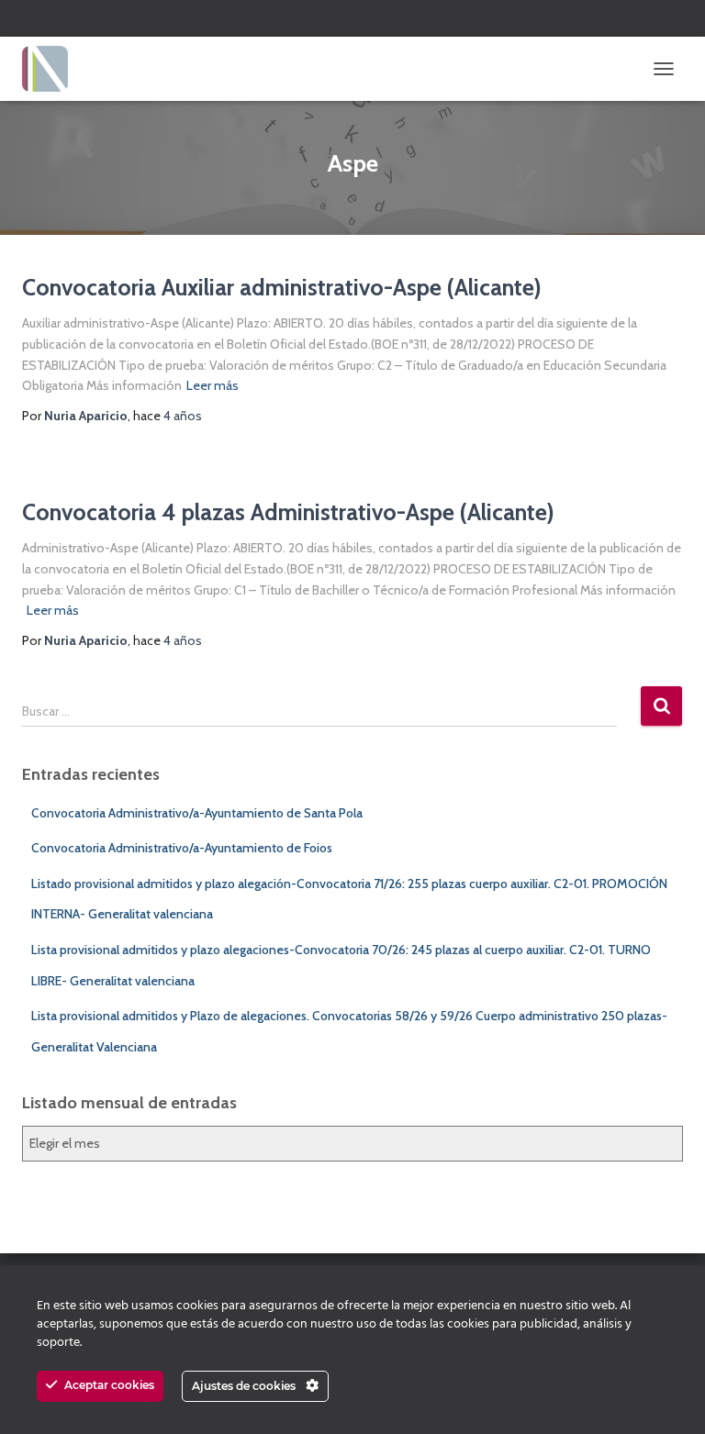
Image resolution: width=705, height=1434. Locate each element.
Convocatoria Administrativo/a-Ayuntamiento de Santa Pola (197, 813)
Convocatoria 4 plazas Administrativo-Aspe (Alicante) (288, 512)
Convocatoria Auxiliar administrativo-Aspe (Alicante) (282, 287)
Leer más (212, 385)
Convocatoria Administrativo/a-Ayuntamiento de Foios (181, 847)
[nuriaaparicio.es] (52, 69)
